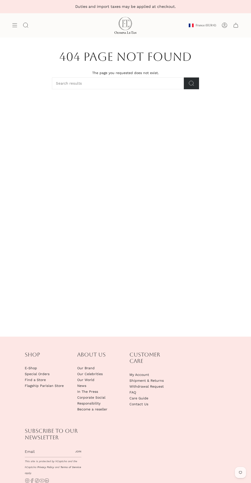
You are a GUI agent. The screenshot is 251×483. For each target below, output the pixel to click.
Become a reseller (92, 409)
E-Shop (31, 368)
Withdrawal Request (146, 386)
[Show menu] (15, 25)
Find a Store (35, 380)
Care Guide (138, 398)
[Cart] (235, 25)
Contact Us (138, 404)
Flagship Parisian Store (44, 386)
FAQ (132, 392)
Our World (85, 380)
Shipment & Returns (146, 380)
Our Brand (86, 368)
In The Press (87, 392)
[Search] (191, 83)
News (81, 386)
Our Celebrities (90, 374)
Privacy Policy (45, 467)
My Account (139, 375)
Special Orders (37, 374)
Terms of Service (70, 467)
